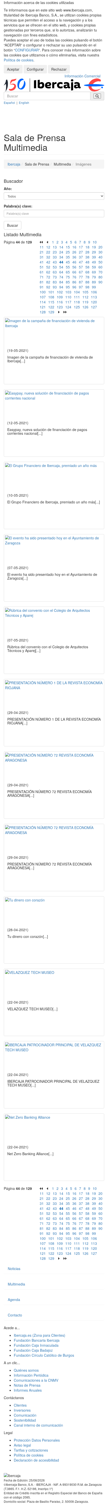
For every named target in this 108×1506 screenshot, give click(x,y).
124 (68, 306)
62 (48, 271)
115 (51, 301)
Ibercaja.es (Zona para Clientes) (39, 1335)
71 (42, 276)
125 (77, 306)
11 (42, 246)
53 (55, 266)
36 (74, 256)
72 (48, 276)
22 (48, 251)
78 (87, 276)
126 (85, 306)
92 (48, 286)
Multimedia (16, 1284)
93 (55, 286)
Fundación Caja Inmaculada (36, 1345)
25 (68, 251)
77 (81, 276)
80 (100, 276)
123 (60, 306)
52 (48, 266)
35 (68, 256)
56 (74, 266)
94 (61, 286)
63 (55, 271)
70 (100, 271)
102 (60, 291)
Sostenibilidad (25, 1420)
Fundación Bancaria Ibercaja (37, 1340)
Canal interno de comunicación (38, 1425)
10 (95, 241)
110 (68, 296)
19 (94, 246)
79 (94, 276)
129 (51, 311)
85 (68, 281)
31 (42, 256)
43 (55, 261)
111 (77, 296)
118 (77, 301)
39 (94, 256)
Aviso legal (22, 1445)
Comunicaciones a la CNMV (36, 1380)
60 (100, 266)
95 (68, 286)
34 (61, 256)
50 (100, 261)
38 (87, 256)
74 (61, 276)
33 (55, 256)
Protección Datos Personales (37, 1440)
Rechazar (59, 69)
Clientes (20, 1405)
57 (81, 266)
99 (94, 286)
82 (48, 281)
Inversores (22, 1410)
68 (87, 271)
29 (94, 251)
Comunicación (25, 1415)
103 (68, 291)
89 (94, 281)
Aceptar (13, 69)
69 (94, 271)
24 (61, 251)
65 (68, 271)
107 (43, 296)
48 (87, 261)
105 (85, 291)
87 (81, 281)
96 (74, 286)
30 (100, 251)
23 (55, 251)
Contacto (15, 1314)
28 (87, 251)
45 (68, 261)
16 (74, 246)
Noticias (14, 1268)
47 (81, 261)
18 (87, 246)
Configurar (35, 69)
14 (61, 246)
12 (48, 246)
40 (100, 256)
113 (94, 296)
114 (43, 301)
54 (61, 266)
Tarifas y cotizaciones (31, 1450)
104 (77, 291)
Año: (8, 188)
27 (81, 251)
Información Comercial (82, 75)
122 (51, 306)
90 (100, 281)
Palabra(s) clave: (18, 206)
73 (55, 276)
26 (74, 251)
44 (61, 261)
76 (74, 276)
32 (48, 256)
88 (87, 281)
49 (94, 261)
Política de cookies (18, 59)
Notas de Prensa (27, 1385)
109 (60, 296)
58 (87, 266)
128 (43, 311)
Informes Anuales (28, 1390)
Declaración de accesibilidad (36, 1460)
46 (74, 261)
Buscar (12, 225)
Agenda (14, 1299)
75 (68, 276)
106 (94, 291)
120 (94, 301)
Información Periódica (31, 1375)
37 (81, 256)
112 (85, 296)
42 (48, 261)
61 (42, 271)
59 (94, 266)
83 (55, 281)
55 (68, 266)
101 (51, 291)
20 (100, 246)
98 (87, 286)
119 (85, 301)
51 (42, 266)
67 (81, 271)
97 (81, 286)
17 (81, 246)
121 (43, 306)
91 (42, 286)
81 (42, 281)
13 (55, 246)
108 (51, 296)
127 (94, 306)
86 (74, 281)
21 (42, 251)
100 (43, 291)
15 (68, 246)
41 (42, 261)
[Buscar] (97, 96)
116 (60, 301)
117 (68, 301)
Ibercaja (14, 164)
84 (61, 281)
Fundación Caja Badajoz (33, 1350)
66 (74, 271)
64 (61, 271)
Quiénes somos (26, 1370)
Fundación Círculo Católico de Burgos (44, 1355)
